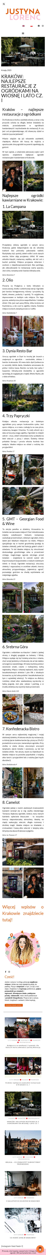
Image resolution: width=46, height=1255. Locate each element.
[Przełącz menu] (23, 33)
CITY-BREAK (13, 1040)
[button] (3, 4)
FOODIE (25, 1079)
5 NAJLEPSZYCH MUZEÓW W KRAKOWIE (23, 1201)
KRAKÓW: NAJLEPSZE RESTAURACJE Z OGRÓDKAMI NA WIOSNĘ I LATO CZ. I (23, 1122)
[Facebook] (39, 26)
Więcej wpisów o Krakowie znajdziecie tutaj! (23, 913)
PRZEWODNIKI (25, 1042)
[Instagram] (43, 26)
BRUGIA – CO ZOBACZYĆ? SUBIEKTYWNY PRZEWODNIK (23, 1163)
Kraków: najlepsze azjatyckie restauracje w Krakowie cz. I (23, 1084)
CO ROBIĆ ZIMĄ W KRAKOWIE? (23, 1238)
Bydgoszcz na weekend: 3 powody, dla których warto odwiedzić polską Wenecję (23, 1046)
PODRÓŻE (36, 1040)
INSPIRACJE (25, 1040)
